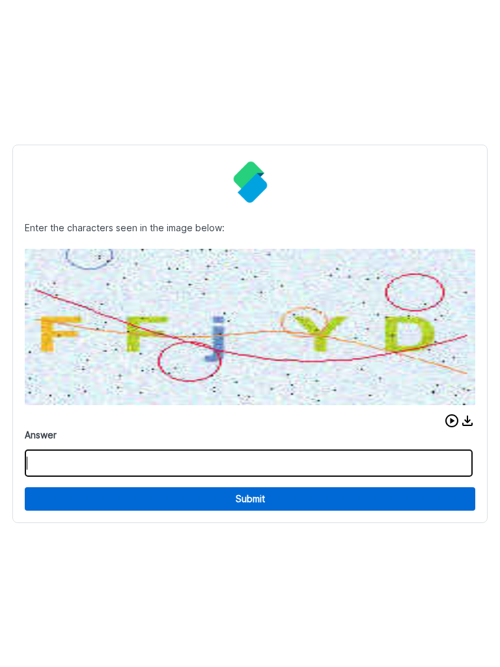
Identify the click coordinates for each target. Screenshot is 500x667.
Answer (41, 434)
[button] (452, 421)
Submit (250, 498)
